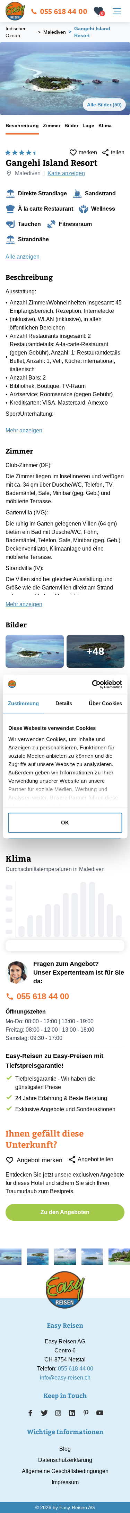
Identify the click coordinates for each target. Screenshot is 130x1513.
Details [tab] (63, 703)
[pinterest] (86, 1413)
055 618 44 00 (63, 11)
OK (65, 822)
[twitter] (44, 1413)
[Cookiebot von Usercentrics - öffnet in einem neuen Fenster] (92, 684)
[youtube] (100, 1413)
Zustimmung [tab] (23, 703)
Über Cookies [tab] (105, 703)
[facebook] (30, 1413)
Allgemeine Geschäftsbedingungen (65, 1471)
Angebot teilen (95, 1159)
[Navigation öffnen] (116, 11)
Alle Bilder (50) (104, 104)
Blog (65, 1449)
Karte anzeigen (66, 173)
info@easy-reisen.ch (65, 1378)
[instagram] (58, 1413)
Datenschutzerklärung (65, 1460)
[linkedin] (72, 1413)
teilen (117, 152)
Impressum (65, 1482)
